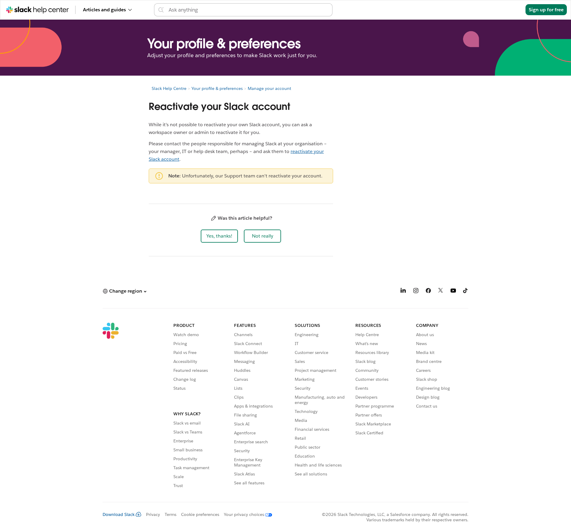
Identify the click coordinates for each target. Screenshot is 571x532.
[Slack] (111, 406)
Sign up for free (546, 10)
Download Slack (119, 514)
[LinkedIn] (403, 291)
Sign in (510, 10)
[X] (440, 291)
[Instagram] (415, 291)
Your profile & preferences (217, 88)
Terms (170, 514)
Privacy (153, 514)
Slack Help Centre (169, 88)
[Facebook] (428, 291)
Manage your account (269, 88)
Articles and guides (104, 10)
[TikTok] (465, 291)
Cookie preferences (200, 514)
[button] (219, 236)
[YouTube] (453, 291)
